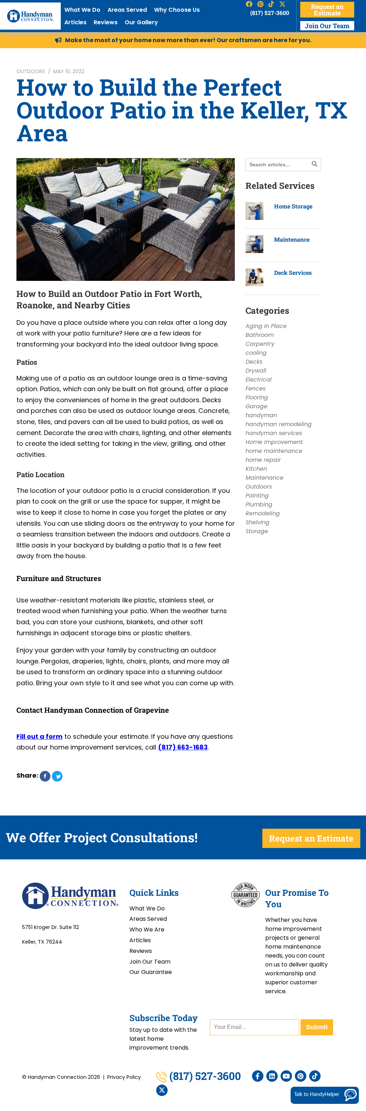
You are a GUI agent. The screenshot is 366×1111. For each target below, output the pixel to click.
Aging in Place (266, 326)
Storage (257, 531)
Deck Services (293, 272)
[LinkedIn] (272, 1076)
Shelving (257, 522)
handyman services (274, 433)
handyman (261, 415)
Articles (75, 22)
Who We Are (146, 929)
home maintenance (274, 451)
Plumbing (259, 504)
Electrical (259, 379)
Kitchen (256, 469)
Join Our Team (327, 25)
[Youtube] (286, 1076)
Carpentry (260, 344)
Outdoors (30, 71)
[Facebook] (257, 1076)
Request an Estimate (327, 9)
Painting (257, 495)
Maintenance (292, 239)
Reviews (106, 22)
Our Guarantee (150, 972)
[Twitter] (162, 1090)
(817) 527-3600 (269, 12)
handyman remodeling (279, 424)
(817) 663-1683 (183, 747)
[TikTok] (315, 1076)
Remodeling (263, 513)
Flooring (257, 397)
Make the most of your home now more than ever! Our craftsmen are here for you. (188, 40)
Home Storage (293, 206)
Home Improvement (274, 442)
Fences (256, 388)
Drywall (256, 371)
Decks (254, 362)
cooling (256, 353)
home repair (263, 460)
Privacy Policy (124, 1077)
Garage (256, 406)
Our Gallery (141, 22)
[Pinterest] (300, 1076)
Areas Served (127, 10)
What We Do (82, 10)
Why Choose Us (177, 10)
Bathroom (260, 335)
